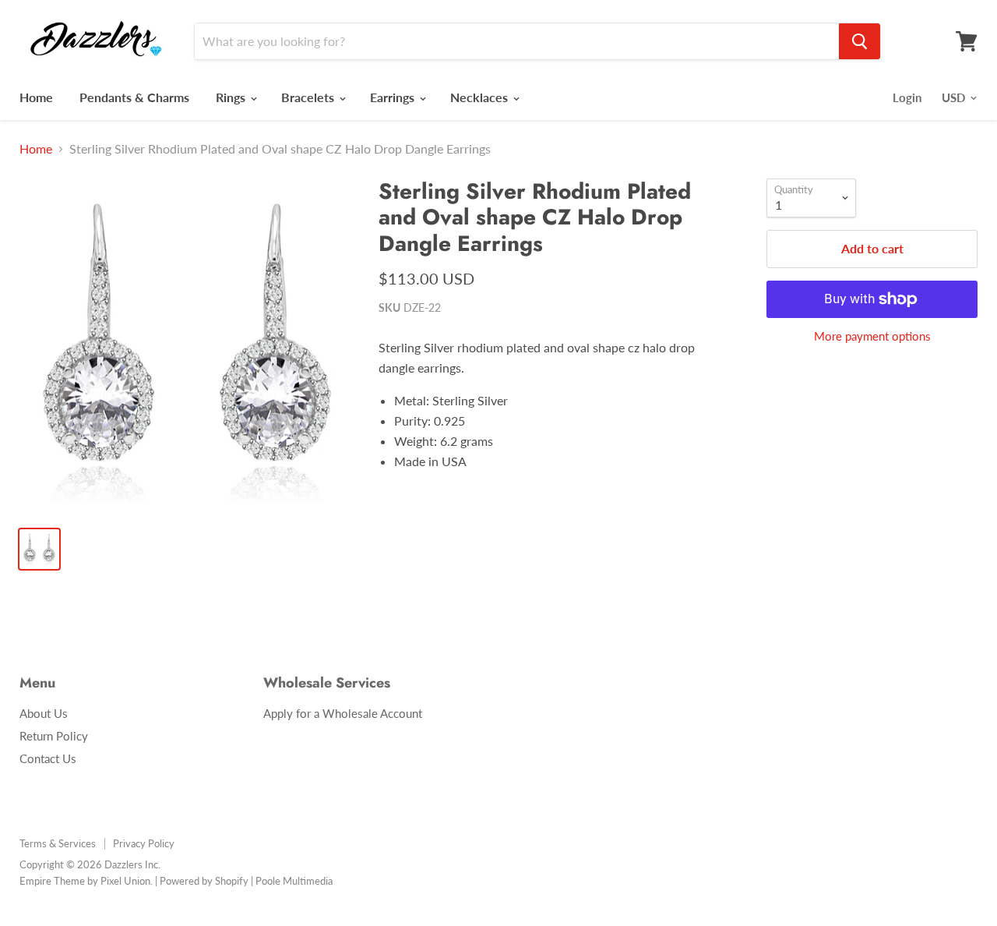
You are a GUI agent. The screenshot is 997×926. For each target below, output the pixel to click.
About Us (43, 713)
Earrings (393, 97)
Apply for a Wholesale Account (342, 713)
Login (907, 97)
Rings (232, 97)
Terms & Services (57, 843)
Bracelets (309, 97)
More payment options (872, 336)
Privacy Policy (143, 843)
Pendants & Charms (134, 97)
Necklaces (480, 97)
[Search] (859, 41)
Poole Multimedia (294, 881)
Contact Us (47, 758)
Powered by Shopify (204, 881)
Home (36, 97)
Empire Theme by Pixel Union (84, 881)
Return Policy (53, 736)
